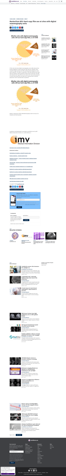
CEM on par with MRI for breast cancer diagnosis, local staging (30, 414)
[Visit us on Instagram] (36, 470)
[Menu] (61, 1)
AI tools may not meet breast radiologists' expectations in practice (45, 50)
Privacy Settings (26, 472)
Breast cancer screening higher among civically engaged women (30, 404)
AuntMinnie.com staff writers (27, 269)
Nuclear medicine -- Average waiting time (18, 155)
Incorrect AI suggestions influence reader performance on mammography (30, 381)
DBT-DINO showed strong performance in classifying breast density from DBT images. (30, 330)
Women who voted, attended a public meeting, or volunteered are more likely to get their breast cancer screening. (31, 409)
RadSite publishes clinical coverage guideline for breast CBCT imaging (31, 334)
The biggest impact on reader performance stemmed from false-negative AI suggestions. (30, 386)
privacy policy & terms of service (30, 204)
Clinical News (12, 19)
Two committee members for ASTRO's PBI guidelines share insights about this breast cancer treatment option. (30, 374)
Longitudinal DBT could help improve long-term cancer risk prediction (45, 44)
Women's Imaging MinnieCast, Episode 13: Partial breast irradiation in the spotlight (30, 369)
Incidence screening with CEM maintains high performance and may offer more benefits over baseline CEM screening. (31, 363)
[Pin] (20, 27)
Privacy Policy (20, 472)
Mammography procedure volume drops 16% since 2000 (38, 242)
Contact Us (39, 472)
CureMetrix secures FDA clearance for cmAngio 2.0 (46, 38)
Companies (11, 240)
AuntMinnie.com (20, 184)
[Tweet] (17, 27)
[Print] (10, 27)
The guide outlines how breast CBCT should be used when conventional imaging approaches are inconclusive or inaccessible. (31, 339)
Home (47, 472)
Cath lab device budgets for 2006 (17, 181)
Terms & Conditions (33, 472)
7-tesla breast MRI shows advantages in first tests (50, 242)
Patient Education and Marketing (25, 241)
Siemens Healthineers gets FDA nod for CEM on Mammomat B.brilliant (31, 424)
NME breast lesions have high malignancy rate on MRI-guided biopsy (45, 56)
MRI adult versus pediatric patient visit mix (19, 178)
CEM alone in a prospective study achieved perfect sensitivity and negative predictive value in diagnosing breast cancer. (31, 419)
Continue (26, 220)
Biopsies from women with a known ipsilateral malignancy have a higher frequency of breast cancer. (30, 320)
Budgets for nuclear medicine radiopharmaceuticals (21, 169)
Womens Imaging (19, 19)
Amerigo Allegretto (26, 280)
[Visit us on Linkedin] (34, 470)
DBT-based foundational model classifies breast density (30, 325)
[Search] (59, 1)
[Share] (13, 27)
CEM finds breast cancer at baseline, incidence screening (29, 358)
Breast (26, 19)
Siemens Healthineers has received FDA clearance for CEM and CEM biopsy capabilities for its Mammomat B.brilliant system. (30, 429)
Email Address (25, 215)
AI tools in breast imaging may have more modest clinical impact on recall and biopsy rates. (30, 294)
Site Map (43, 472)
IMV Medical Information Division (26, 243)
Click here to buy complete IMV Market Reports (19, 147)
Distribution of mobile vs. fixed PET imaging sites (20, 153)
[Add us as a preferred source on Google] (22, 27)
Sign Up (19, 207)
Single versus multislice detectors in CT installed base (21, 166)
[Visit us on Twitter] (31, 470)
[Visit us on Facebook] (29, 470)
